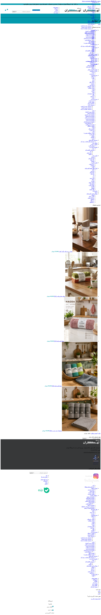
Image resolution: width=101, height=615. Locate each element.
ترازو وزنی (91, 74)
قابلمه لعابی (89, 503)
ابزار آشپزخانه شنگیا (89, 487)
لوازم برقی (94, 155)
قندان (93, 127)
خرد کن (92, 59)
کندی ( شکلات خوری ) (89, 43)
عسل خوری (91, 185)
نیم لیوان (92, 15)
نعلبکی (92, 136)
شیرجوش (89, 152)
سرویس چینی (91, 24)
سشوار (92, 161)
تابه (91, 52)
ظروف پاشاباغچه (90, 498)
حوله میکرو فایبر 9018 (59, 296)
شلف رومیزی (91, 494)
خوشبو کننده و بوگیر (92, 69)
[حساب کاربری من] (10, 10)
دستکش (92, 199)
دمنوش (92, 83)
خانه (99, 433)
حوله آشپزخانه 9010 (59, 341)
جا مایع (92, 58)
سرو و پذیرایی (94, 99)
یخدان (93, 97)
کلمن (93, 131)
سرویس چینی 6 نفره (86, 27)
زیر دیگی (92, 200)
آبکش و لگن (91, 196)
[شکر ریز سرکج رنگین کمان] (84, 251)
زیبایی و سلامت (93, 71)
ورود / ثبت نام (94, 586)
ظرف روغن (91, 182)
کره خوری (91, 130)
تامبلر (93, 81)
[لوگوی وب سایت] (91, 12)
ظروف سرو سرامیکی (89, 38)
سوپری (92, 0)
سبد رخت (92, 178)
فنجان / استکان (90, 86)
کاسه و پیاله (91, 41)
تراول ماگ (91, 82)
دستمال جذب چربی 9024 (55, 430)
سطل (93, 179)
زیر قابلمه (92, 62)
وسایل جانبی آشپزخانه (92, 193)
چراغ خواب (91, 164)
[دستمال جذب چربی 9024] (79, 430)
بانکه (93, 169)
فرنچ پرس (91, 85)
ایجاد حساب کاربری (95, 598)
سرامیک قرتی (88, 40)
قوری (93, 89)
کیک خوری (91, 134)
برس (46, 482)
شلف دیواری (91, 492)
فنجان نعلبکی (91, 88)
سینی (93, 30)
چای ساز (92, 160)
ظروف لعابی (91, 502)
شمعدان (92, 165)
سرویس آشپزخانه (93, 140)
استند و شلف (94, 433)
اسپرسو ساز (91, 158)
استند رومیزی (91, 489)
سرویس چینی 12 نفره (86, 25)
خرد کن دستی (91, 61)
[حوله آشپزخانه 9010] (80, 341)
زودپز (93, 49)
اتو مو (93, 72)
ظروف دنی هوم (90, 496)
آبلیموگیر (45, 481)
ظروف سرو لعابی (90, 35)
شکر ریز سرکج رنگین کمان (65, 251)
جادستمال (92, 172)
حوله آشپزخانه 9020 (57, 386)
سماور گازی (91, 145)
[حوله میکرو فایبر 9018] (81, 296)
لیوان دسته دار (90, 13)
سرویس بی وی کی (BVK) (88, 506)
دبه (93, 175)
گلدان (93, 65)
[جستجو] (21, 9)
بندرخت (92, 171)
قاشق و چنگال (90, 21)
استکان (92, 4)
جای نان (92, 174)
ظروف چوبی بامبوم (89, 114)
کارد (93, 485)
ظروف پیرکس (90, 505)
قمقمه (92, 188)
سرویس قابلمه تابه (89, 50)
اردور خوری (91, 100)
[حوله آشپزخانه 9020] (79, 386)
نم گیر (92, 68)
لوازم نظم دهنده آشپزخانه (91, 168)
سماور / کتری (94, 144)
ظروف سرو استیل (89, 116)
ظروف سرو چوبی (90, 34)
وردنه (96, 192)
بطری (93, 78)
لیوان (93, 92)
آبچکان (92, 57)
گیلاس (92, 90)
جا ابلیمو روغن (91, 22)
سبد (93, 176)
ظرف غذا (92, 183)
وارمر (93, 138)
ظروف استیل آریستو (89, 508)
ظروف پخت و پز (93, 147)
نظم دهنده (91, 189)
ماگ (93, 16)
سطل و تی (94, 143)
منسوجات (95, 191)
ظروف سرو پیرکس (89, 32)
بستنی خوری (91, 102)
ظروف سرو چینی (90, 37)
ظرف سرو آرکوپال (89, 31)
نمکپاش (92, 137)
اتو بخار (92, 157)
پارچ (93, 5)
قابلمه (90, 53)
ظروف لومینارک (90, 499)
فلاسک (92, 18)
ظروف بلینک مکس (89, 501)
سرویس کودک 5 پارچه (86, 28)
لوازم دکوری (94, 162)
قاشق (46, 483)
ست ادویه (92, 491)
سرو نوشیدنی (94, 75)
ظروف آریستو (91, 113)
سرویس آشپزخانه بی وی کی (87, 46)
